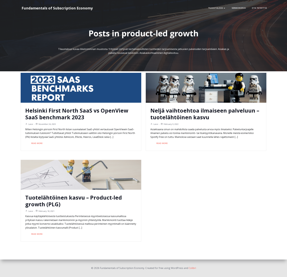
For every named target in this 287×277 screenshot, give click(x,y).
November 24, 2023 (47, 124)
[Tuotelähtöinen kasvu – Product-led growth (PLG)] (81, 174)
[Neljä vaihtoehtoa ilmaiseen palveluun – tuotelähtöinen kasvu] (206, 87)
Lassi (30, 124)
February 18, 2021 (46, 211)
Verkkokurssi (239, 8)
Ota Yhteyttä (259, 8)
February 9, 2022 (171, 124)
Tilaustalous (215, 8)
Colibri (192, 268)
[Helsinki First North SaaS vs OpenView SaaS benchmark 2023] (81, 87)
